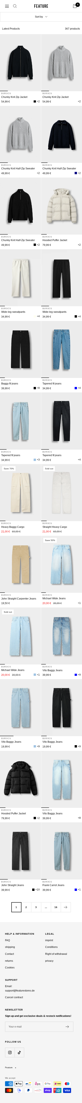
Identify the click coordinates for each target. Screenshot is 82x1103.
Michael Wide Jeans (54, 598)
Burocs (6, 93)
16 (55, 907)
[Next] (66, 907)
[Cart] (75, 6)
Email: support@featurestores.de (20, 988)
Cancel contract (14, 997)
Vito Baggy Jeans (52, 670)
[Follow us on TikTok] (19, 1052)
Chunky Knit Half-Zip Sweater (18, 168)
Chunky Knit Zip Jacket (14, 97)
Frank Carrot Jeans (53, 885)
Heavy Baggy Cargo (12, 527)
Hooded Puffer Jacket (54, 240)
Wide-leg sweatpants (13, 311)
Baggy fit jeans (9, 383)
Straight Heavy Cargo (54, 527)
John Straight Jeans (12, 885)
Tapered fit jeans (51, 383)
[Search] (15, 6)
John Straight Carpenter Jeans (18, 598)
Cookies (10, 967)
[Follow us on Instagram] (10, 1052)
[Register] (67, 1026)
